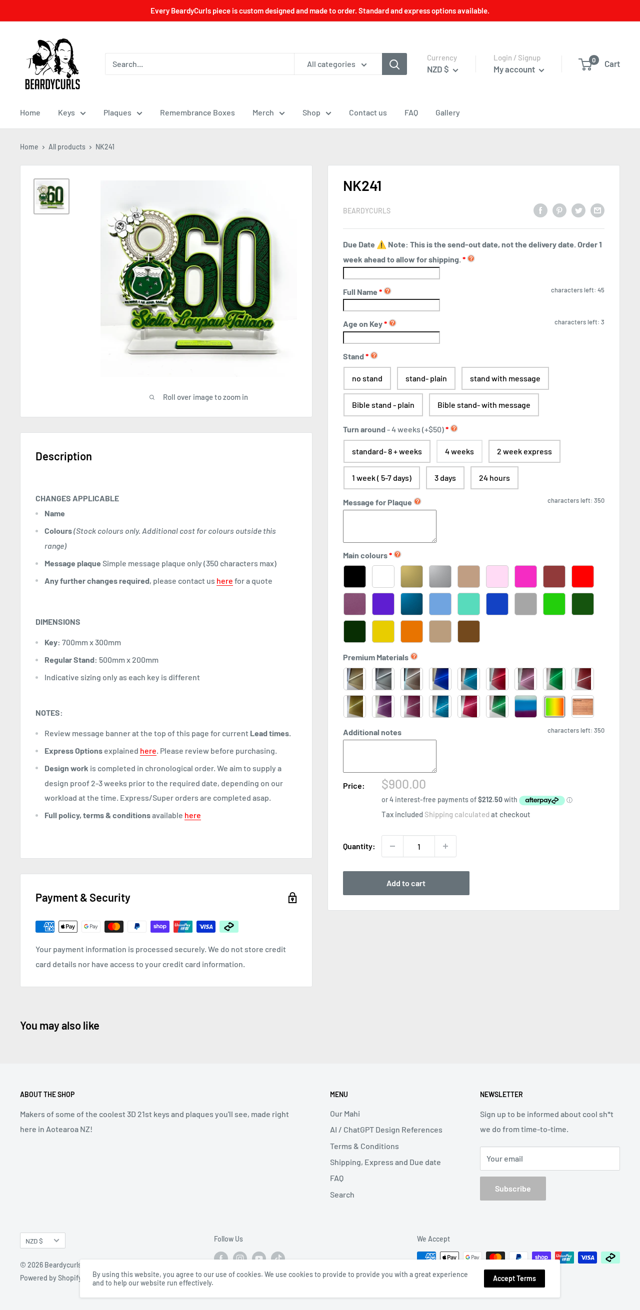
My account (515, 69)
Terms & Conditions (364, 1146)
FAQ (411, 112)
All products (67, 146)
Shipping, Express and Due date (385, 1162)
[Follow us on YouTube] (259, 1259)
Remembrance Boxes (197, 112)
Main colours (365, 555)
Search (342, 1194)
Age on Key (365, 323)
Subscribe (513, 1188)
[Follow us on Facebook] (221, 1259)
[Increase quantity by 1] (445, 846)
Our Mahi (345, 1113)
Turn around (393, 429)
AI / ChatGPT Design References (386, 1129)
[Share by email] (597, 209)
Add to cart (406, 883)
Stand (353, 356)
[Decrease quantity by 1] (392, 846)
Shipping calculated (457, 814)
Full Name (362, 291)
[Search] (394, 64)
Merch (263, 112)
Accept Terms (514, 1278)
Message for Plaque (377, 502)
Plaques (118, 112)
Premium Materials (375, 657)
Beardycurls (366, 210)
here (224, 580)
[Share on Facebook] (541, 209)
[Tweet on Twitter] (579, 209)
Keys (66, 112)
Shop (311, 112)
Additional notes (372, 732)
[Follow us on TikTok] (278, 1259)
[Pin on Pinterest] (559, 209)
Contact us (368, 112)
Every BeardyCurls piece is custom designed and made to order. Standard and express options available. (320, 10)
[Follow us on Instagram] (240, 1259)
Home (30, 112)
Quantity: (359, 846)
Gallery (448, 112)
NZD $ (34, 1241)
